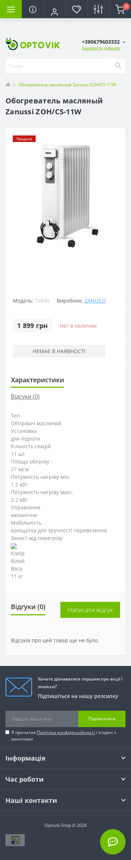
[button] (55, 12)
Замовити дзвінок (101, 48)
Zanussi (95, 300)
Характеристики (37, 379)
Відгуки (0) (25, 396)
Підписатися (101, 718)
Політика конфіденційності (66, 732)
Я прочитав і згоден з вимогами (63, 735)
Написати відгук (90, 610)
